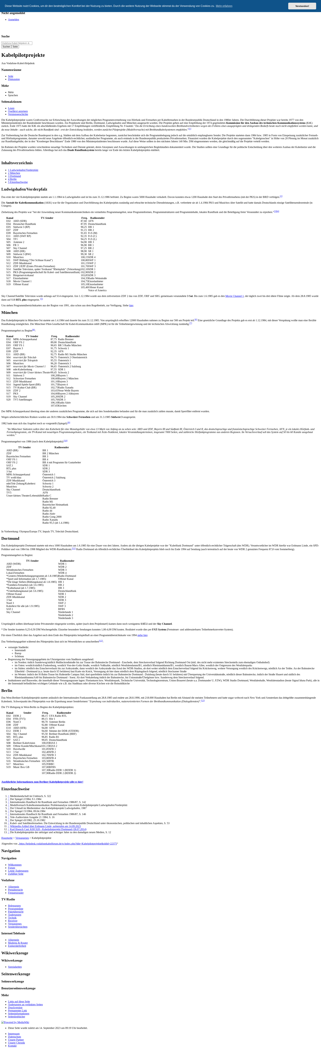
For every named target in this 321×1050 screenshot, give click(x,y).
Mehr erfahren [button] (224, 6)
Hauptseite (7, 838)
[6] (196, 319)
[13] (203, 700)
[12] (101, 640)
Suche (5, 36)
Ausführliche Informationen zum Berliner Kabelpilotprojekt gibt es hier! (42, 781)
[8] (33, 329)
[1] (190, 129)
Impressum (14, 1033)
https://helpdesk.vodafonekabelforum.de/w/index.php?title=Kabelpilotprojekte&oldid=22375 (68, 843)
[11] (74, 548)
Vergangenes (22, 838)
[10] (65, 440)
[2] (281, 196)
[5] (41, 299)
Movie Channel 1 (234, 296)
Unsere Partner (16, 1039)
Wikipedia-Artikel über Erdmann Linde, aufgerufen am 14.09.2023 (45, 826)
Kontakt (12, 1045)
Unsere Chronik (16, 1042)
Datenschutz (14, 1036)
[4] (278, 211)
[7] (190, 323)
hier (131, 305)
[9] (69, 422)
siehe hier (142, 635)
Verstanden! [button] (302, 6)
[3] (275, 211)
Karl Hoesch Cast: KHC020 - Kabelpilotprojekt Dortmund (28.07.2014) (48, 829)
